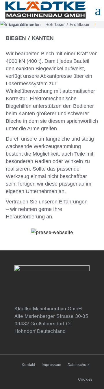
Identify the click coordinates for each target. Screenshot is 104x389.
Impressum (51, 364)
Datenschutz (78, 364)
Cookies (85, 379)
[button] (11, 232)
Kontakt (28, 364)
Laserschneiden (25, 24)
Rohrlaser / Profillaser (67, 24)
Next (100, 24)
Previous (4, 24)
